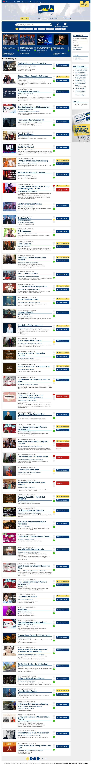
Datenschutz (65, 763)
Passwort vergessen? (78, 47)
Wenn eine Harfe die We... (81, 86)
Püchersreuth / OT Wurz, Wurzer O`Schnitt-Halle (31, 750)
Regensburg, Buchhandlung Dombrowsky (29, 721)
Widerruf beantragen (83, 763)
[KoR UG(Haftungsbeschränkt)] (18, 358)
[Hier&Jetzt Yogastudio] (18, 681)
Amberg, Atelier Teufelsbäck (26, 316)
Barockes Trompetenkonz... (81, 70)
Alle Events (25, 18)
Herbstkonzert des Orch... (81, 90)
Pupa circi (77, 85)
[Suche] (16, 25)
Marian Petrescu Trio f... (80, 80)
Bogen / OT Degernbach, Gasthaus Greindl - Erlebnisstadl (32, 570)
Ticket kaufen (62, 65)
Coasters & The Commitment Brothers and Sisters (9, 49)
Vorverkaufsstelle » (79, 59)
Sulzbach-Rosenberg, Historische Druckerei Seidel (31, 459)
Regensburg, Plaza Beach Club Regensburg (29, 552)
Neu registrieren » (77, 49)
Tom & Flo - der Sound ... (80, 77)
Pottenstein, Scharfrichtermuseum (27, 66)
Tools (31, 2)
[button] (76, 45)
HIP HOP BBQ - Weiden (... (81, 69)
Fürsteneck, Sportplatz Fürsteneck (27, 432)
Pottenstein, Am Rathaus (25, 175)
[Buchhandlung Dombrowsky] (18, 721)
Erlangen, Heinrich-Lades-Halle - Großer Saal (29, 302)
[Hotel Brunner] (18, 316)
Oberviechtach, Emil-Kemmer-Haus (27, 400)
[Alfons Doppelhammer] (18, 432)
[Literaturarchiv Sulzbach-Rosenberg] (18, 735)
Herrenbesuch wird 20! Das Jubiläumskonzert (26, 48)
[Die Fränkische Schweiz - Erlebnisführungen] (18, 66)
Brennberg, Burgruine (24, 246)
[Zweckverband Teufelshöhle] (18, 233)
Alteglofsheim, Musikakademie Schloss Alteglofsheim (31, 654)
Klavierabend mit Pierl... (80, 91)
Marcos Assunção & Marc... (81, 75)
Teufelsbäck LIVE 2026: (24, 314)
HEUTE (39, 18)
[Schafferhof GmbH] (18, 343)
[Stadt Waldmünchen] (18, 289)
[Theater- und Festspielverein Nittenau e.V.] (18, 206)
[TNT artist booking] (18, 163)
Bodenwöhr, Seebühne (24, 137)
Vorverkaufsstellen (11, 2)
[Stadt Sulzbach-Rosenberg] (18, 459)
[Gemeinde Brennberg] (18, 246)
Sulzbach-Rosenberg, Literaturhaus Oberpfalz (30, 735)
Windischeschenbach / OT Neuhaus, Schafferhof (30, 343)
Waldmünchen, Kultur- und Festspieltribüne (29, 289)
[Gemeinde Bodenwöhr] (18, 137)
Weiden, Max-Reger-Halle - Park (26, 539)
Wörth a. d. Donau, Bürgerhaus (26, 708)
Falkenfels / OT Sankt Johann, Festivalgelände (30, 472)
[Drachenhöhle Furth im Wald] (18, 667)
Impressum (42, 2)
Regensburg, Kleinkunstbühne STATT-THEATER (30, 79)
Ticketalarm (52, 18)
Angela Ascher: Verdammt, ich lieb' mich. (59, 49)
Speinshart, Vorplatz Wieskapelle (27, 149)
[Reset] (51, 25)
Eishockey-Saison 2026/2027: (26, 93)
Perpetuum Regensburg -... (81, 74)
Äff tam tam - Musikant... (80, 88)
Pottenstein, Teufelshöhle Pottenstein (28, 233)
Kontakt (36, 2)
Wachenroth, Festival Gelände (26, 358)
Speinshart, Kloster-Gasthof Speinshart (28, 384)
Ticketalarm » (59, 450)
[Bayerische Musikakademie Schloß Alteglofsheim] (18, 654)
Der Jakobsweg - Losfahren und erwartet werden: (30, 706)
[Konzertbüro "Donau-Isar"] (18, 599)
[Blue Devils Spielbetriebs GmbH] (18, 96)
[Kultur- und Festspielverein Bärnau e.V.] (18, 276)
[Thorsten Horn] (18, 487)
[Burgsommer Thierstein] (18, 222)
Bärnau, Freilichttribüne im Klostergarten (29, 276)
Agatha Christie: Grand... (80, 83)
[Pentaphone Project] (18, 262)
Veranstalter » (78, 58)
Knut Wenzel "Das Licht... (81, 82)
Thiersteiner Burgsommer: (25, 220)
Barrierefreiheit (73, 763)
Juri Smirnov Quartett (80, 72)
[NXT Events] (18, 539)
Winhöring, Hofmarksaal (25, 586)
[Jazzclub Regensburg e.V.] (18, 694)
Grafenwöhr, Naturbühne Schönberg (28, 163)
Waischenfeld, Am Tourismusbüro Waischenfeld (30, 122)
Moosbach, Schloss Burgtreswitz (27, 487)
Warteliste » (59, 448)
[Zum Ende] (46, 758)
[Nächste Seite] (42, 758)
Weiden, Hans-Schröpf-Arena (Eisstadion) (29, 96)
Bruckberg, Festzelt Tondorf (26, 599)
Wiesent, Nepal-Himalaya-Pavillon (27, 681)
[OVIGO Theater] (18, 149)
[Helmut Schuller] (18, 708)
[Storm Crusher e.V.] (18, 750)
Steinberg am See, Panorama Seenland (28, 191)
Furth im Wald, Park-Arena (25, 667)
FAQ (18, 2)
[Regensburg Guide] (18, 552)
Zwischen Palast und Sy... (80, 78)
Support (26, 2)
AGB (22, 2)
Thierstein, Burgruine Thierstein (26, 222)
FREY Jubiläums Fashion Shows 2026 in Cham (43, 48)
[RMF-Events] (18, 302)
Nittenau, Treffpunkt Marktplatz (26, 206)
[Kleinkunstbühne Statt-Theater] (18, 79)
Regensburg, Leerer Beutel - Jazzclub (28, 694)
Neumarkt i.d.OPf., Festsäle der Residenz (28, 262)
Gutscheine (68, 18)
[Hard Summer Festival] (18, 472)
